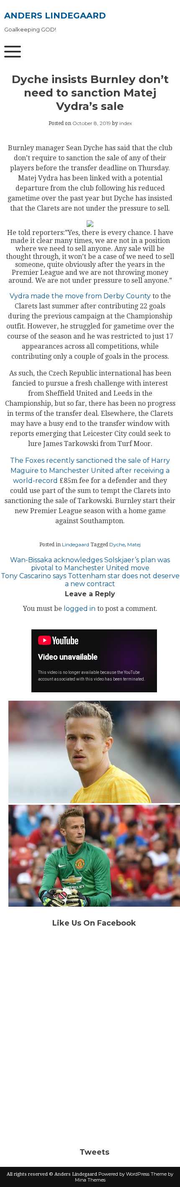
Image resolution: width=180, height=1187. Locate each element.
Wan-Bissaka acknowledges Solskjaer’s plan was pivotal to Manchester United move (90, 564)
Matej (134, 544)
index (125, 123)
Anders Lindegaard (55, 15)
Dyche (117, 544)
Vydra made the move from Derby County (80, 296)
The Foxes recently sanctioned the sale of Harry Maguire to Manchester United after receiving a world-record (90, 471)
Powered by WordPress (123, 1174)
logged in (79, 609)
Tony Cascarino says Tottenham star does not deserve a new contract (90, 580)
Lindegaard (75, 544)
